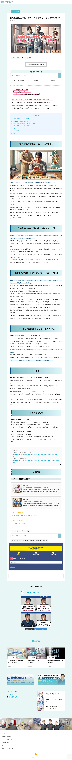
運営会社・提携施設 (6, 736)
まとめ (13, 128)
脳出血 (45, 540)
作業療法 (26, 540)
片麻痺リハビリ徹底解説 (20, 523)
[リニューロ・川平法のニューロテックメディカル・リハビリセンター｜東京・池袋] (9, 2)
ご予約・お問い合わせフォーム (9, 748)
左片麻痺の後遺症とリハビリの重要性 (20, 118)
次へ (12, 566)
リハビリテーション (16, 540)
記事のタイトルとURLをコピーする (36, 64)
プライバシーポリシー (7, 739)
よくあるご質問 (15, 130)
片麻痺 (32, 540)
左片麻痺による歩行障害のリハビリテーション (25, 515)
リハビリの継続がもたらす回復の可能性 (20, 125)
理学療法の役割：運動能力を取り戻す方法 (21, 121)
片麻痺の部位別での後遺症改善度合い (33, 501)
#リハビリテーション (19, 80)
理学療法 (39, 540)
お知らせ (4, 745)
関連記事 (13, 133)
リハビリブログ (15, 11)
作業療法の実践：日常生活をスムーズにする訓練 (23, 123)
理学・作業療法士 (12, 696)
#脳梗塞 (53, 80)
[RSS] (36, 754)
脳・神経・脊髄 (12, 697)
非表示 (37, 115)
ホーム (3, 733)
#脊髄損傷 (36, 80)
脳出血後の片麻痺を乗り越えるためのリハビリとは (36, 487)
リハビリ (10, 694)
